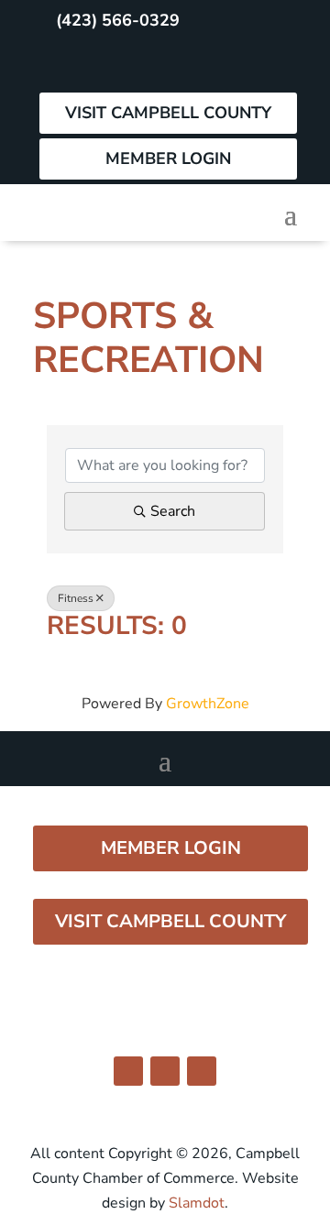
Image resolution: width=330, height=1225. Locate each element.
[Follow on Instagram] (99, 64)
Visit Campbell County (168, 113)
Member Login (168, 159)
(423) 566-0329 (118, 20)
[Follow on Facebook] (58, 64)
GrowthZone (207, 704)
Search (172, 511)
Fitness (76, 598)
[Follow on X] (139, 64)
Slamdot (197, 1203)
